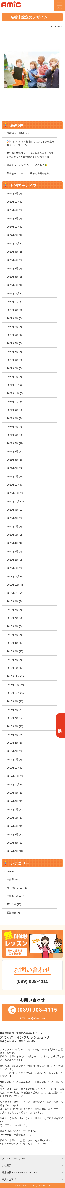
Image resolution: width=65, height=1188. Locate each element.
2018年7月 (15, 718)
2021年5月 (15, 443)
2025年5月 (14, 210)
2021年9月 (14, 410)
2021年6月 (14, 435)
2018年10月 (16, 693)
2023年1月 (14, 285)
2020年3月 (14, 551)
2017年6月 (15, 817)
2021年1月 (15, 476)
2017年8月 (15, 801)
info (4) (10, 871)
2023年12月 (15, 243)
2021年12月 (15, 385)
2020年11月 (15, 493)
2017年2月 (15, 851)
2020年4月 (14, 543)
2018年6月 (15, 726)
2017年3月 (15, 842)
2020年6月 (14, 534)
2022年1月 (14, 376)
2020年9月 (15, 509)
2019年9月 (14, 601)
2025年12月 (15, 201)
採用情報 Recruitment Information (20, 1172)
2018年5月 (15, 734)
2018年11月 (15, 684)
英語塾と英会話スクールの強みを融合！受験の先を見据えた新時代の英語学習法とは (30, 155)
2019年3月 (15, 651)
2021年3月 (15, 459)
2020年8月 (14, 518)
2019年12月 (15, 576)
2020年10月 (16, 501)
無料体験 (60, 725)
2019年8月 (14, 609)
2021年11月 (15, 393)
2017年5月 (15, 826)
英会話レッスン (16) (17, 887)
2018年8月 (15, 709)
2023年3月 (14, 276)
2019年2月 (14, 659)
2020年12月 (15, 484)
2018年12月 (16, 676)
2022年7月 (14, 326)
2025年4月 (14, 218)
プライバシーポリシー (13, 1158)
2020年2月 (14, 559)
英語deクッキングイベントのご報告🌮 (27, 165)
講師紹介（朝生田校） (18, 133)
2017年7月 (15, 809)
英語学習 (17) (14, 904)
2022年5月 (14, 343)
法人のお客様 (9, 1179)
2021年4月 (15, 451)
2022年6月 (15, 335)
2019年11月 (15, 584)
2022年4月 (14, 351)
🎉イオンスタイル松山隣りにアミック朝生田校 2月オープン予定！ (30, 143)
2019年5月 (14, 634)
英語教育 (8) (13, 912)
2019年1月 (15, 668)
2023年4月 (14, 268)
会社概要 (6, 1165)
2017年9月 (15, 792)
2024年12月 (15, 226)
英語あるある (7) (16, 896)
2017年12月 (15, 767)
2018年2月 (14, 751)
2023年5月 (14, 260)
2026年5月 (14, 193)
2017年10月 (15, 784)
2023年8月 (14, 251)
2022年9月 (14, 310)
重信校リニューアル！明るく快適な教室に (29, 173)
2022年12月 (15, 293)
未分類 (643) (13, 879)
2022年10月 (15, 301)
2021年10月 (15, 401)
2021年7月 (14, 426)
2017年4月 (15, 834)
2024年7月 (14, 235)
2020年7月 (14, 526)
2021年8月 (14, 418)
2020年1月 (14, 568)
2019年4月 (15, 643)
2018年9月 (15, 701)
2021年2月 (15, 468)
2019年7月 (14, 618)
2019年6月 (14, 626)
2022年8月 (14, 318)
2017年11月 (15, 776)
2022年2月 (14, 368)
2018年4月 (15, 743)
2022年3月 (14, 360)
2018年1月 (14, 759)
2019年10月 (15, 593)
